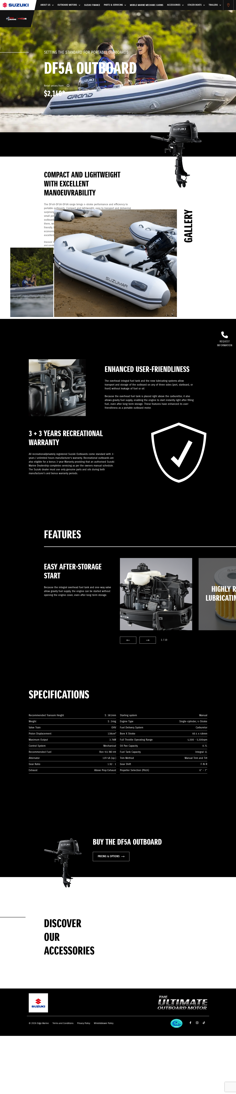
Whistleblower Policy (103, 1023)
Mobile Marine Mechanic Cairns (146, 5)
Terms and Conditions (62, 1023)
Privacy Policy (83, 1023)
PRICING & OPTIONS (109, 856)
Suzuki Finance (92, 5)
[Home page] (15, 5)
